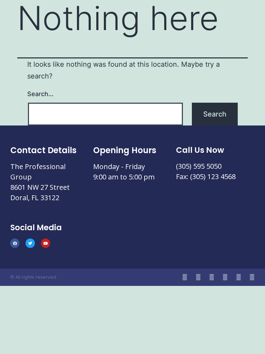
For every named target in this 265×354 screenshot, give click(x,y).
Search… (40, 93)
